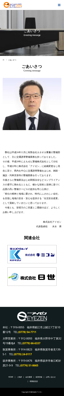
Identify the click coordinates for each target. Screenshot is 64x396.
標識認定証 (34, 381)
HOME (10, 377)
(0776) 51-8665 (29, 365)
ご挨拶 (19, 377)
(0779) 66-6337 (31, 343)
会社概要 (28, 377)
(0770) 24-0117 (23, 354)
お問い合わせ (51, 377)
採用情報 (39, 377)
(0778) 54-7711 (27, 332)
